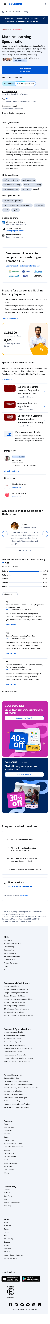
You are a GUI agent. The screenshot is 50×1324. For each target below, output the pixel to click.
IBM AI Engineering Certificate (14, 1006)
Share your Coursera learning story (16, 1107)
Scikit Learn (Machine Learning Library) (17, 205)
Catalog (6, 1137)
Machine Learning (22, 11)
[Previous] (5, 534)
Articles (6, 1245)
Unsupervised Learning (12, 185)
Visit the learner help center (20, 886)
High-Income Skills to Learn (13, 1094)
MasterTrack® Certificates (13, 1147)
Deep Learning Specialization (14, 1045)
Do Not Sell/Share (10, 1258)
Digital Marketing (10, 953)
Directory (7, 1248)
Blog (5, 1199)
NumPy (6, 210)
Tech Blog (7, 1206)
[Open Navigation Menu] (5, 4)
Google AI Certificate (11, 986)
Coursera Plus (9, 1140)
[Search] (45, 4)
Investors (7, 1226)
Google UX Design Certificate (14, 1002)
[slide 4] (30, 550)
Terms (6, 1229)
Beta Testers (8, 1196)
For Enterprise (9, 1153)
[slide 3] (26, 550)
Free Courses (9, 1169)
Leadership (8, 1130)
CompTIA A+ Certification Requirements (18, 1084)
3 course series (9, 91)
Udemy (6, 1173)
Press (6, 1222)
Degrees (7, 1150)
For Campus (8, 1160)
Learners (7, 1189)
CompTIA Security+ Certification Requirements (21, 1088)
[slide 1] (20, 550)
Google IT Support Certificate (14, 996)
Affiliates (7, 1252)
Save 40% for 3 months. (28, 21)
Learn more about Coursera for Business (23, 266)
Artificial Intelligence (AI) (12, 943)
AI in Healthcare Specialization (15, 1042)
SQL (5, 969)
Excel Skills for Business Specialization (18, 1048)
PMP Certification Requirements (15, 1101)
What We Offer (9, 1127)
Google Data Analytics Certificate (16, 993)
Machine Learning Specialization (15, 1055)
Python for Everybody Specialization (17, 1061)
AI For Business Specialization (14, 1035)
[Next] (45, 534)
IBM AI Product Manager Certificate (16, 1009)
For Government (10, 1156)
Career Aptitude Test (11, 1078)
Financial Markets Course (13, 1052)
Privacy (6, 1232)
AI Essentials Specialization (14, 1032)
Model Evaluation (28, 180)
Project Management (11, 963)
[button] (37, 58)
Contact (7, 1242)
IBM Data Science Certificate (14, 1012)
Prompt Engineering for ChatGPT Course (18, 1058)
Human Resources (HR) (12, 956)
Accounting (8, 940)
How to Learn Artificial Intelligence (16, 1097)
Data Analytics (9, 950)
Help (5, 1235)
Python (6, 966)
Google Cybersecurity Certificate (16, 989)
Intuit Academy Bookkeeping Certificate (18, 1015)
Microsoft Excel (9, 960)
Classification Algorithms (12, 201)
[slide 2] (23, 550)
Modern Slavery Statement (13, 1255)
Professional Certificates (13, 1143)
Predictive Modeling (11, 189)
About (6, 1124)
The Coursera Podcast (12, 1202)
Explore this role (9, 318)
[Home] (3, 12)
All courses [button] (8, 594)
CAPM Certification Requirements (16, 1081)
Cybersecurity (9, 947)
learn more (24, 895)
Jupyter (15, 210)
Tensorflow (39, 205)
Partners (7, 1193)
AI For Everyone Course (12, 1038)
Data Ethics (26, 189)
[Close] (44, 18)
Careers (7, 1134)
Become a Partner (10, 1163)
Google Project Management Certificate (18, 999)
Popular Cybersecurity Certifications (17, 1104)
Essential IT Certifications (13, 1091)
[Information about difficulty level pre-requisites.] (23, 108)
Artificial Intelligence (11, 180)
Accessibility (8, 1239)
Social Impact (9, 1166)
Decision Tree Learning (32, 185)
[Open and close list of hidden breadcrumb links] (10, 12)
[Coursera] (15, 4)
